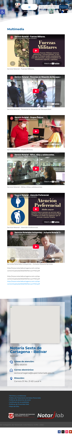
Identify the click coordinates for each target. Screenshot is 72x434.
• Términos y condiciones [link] (17, 396)
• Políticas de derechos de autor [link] (19, 400)
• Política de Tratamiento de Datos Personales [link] (24, 398)
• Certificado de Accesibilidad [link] (18, 402)
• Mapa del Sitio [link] (14, 406)
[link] (2, 11)
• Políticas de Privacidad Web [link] (18, 404)
